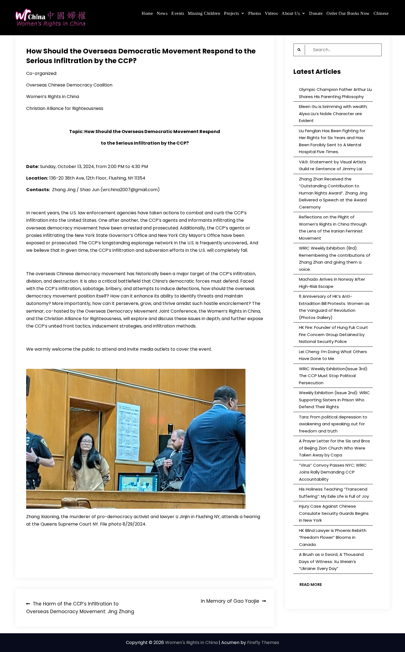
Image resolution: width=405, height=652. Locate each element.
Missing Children (204, 13)
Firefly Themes (263, 642)
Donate (316, 13)
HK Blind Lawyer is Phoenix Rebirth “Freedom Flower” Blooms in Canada (332, 537)
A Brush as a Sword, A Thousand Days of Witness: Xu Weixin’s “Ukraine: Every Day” (331, 561)
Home (147, 13)
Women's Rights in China (191, 642)
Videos (271, 13)
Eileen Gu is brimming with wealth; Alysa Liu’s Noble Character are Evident (333, 113)
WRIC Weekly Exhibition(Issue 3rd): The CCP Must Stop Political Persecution (333, 376)
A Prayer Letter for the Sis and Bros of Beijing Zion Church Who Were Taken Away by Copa (334, 448)
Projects (231, 13)
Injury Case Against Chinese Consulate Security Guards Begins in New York (334, 513)
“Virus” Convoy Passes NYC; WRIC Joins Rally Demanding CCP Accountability (333, 472)
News (162, 13)
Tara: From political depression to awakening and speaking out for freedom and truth (333, 424)
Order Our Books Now (348, 13)
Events (177, 13)
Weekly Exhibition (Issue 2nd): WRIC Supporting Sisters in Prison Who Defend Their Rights (334, 400)
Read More (310, 584)
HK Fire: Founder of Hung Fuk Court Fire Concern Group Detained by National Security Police (333, 334)
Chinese (381, 13)
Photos (254, 13)
